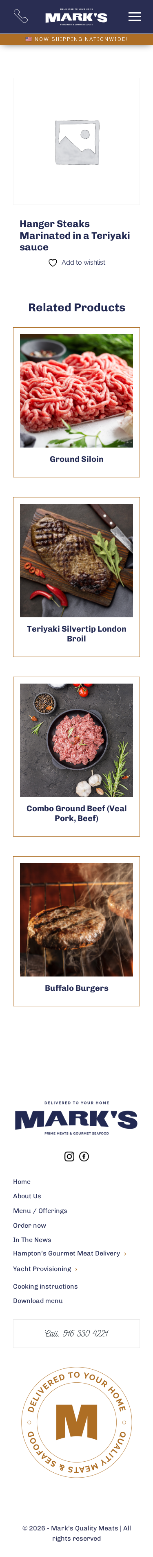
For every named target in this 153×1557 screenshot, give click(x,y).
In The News (32, 1240)
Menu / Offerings (40, 1211)
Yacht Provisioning (45, 1269)
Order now (29, 1225)
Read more (57, 391)
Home (22, 1182)
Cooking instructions (45, 1286)
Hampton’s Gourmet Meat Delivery (69, 1253)
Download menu (38, 1301)
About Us (27, 1196)
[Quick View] (96, 391)
